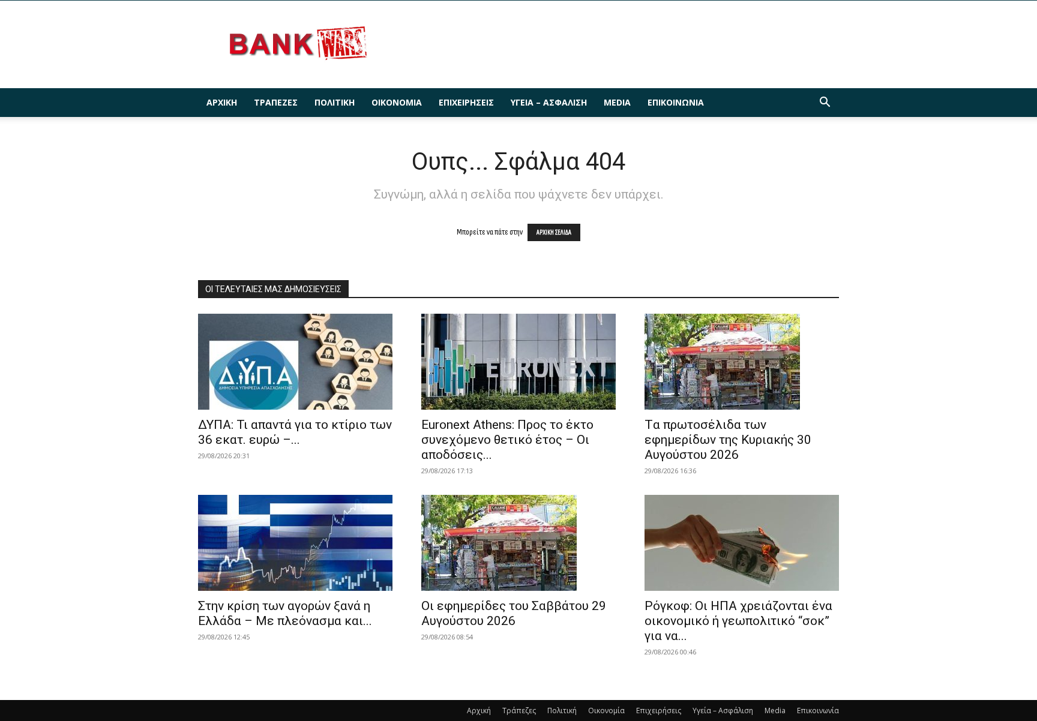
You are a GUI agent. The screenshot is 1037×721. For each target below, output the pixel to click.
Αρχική (221, 102)
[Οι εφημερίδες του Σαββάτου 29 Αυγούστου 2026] (518, 543)
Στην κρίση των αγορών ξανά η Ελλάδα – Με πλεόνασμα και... (285, 613)
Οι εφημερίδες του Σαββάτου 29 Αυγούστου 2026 (513, 613)
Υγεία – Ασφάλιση (549, 102)
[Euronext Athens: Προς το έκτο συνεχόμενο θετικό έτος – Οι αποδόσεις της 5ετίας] (518, 362)
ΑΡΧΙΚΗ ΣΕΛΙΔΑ (554, 232)
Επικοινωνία (676, 102)
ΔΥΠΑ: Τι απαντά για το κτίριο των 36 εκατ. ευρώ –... (295, 432)
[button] (824, 103)
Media (617, 102)
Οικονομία (396, 102)
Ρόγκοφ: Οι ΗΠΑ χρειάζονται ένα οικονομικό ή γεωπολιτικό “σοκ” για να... (738, 621)
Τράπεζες (276, 102)
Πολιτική (334, 102)
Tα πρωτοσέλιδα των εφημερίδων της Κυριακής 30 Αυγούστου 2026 (728, 439)
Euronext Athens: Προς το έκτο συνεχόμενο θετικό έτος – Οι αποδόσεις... (507, 439)
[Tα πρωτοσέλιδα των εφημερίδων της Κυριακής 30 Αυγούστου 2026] (742, 362)
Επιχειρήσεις (466, 102)
